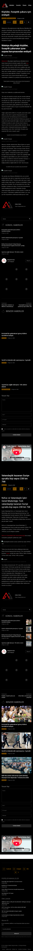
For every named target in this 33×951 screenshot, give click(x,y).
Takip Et (28, 260)
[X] (15, 872)
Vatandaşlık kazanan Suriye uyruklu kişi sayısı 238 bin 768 (24, 305)
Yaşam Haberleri (11, 18)
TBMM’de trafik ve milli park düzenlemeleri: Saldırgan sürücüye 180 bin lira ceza (16, 902)
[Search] (29, 219)
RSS (28, 869)
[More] (28, 22)
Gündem (4, 18)
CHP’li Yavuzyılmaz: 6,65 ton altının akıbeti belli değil (14, 907)
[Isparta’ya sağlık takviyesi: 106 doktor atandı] (28, 253)
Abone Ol (16, 933)
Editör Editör (18, 204)
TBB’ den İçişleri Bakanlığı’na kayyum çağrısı (12, 911)
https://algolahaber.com (20, 206)
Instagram (19, 869)
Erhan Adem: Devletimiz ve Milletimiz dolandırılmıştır (8, 305)
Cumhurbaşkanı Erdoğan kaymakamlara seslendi (13, 915)
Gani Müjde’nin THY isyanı (7, 893)
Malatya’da (4, 61)
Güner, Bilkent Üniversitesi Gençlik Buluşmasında (13, 889)
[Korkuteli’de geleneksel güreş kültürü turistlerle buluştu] (28, 231)
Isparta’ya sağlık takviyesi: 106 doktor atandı (12, 252)
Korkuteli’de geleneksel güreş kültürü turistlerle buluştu (11, 230)
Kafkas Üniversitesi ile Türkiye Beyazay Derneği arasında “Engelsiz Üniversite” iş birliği (13, 245)
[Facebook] (4, 869)
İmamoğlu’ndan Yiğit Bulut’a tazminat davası (12, 881)
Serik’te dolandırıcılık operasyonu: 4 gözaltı (12, 238)
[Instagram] (14, 869)
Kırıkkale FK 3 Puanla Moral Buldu (9, 885)
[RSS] (24, 869)
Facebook (8, 869)
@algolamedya (11, 260)
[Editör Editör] (8, 206)
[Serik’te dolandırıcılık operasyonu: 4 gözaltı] (28, 238)
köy (27, 63)
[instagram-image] (7, 269)
